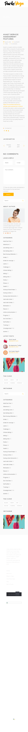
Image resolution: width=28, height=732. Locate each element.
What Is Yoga (10, 576)
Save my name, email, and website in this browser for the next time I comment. (13, 189)
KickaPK (17, 42)
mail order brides (7, 302)
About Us (8, 573)
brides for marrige (8, 260)
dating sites (6, 276)
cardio (12, 502)
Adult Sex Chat (7, 241)
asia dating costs (7, 247)
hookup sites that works (9, 296)
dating (5, 273)
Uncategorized (7, 328)
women (5, 331)
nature (6, 505)
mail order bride (7, 299)
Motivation (6, 305)
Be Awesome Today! (15, 345)
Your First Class (10, 579)
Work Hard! (12, 339)
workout (19, 505)
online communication (9, 312)
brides (5, 257)
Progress (5, 315)
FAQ (7, 581)
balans (6, 502)
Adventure (6, 244)
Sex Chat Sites (7, 318)
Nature (5, 309)
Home (8, 571)
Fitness (5, 283)
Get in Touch (9, 584)
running (12, 505)
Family (5, 280)
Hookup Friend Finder (9, 289)
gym (17, 502)
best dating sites (7, 251)
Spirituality (6, 322)
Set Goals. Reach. (14, 351)
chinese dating (7, 270)
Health (5, 286)
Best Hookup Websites (9, 254)
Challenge (6, 267)
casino (5, 264)
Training (5, 325)
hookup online (7, 293)
